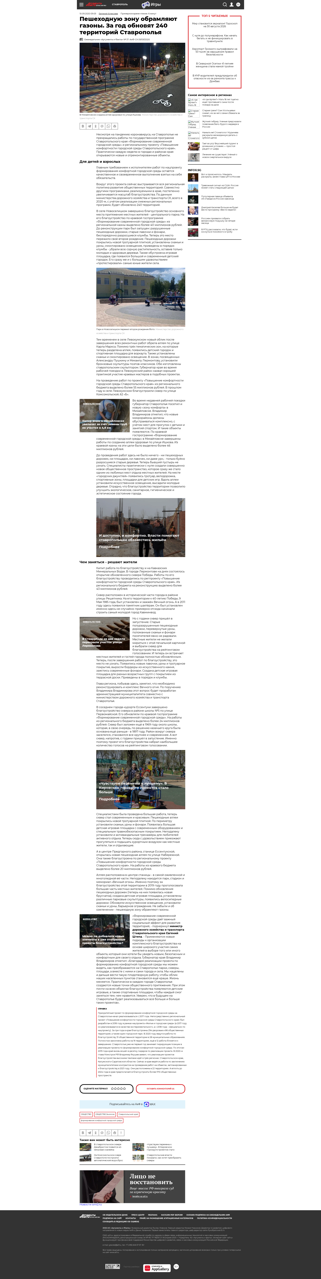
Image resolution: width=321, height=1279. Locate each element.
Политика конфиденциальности (214, 1218)
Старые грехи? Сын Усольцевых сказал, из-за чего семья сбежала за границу (221, 113)
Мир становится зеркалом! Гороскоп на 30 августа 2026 (214, 25)
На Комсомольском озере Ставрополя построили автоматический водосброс (108, 1158)
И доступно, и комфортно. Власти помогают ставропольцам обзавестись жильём (139, 538)
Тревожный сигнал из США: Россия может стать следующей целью (219, 186)
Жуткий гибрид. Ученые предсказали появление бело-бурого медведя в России (221, 124)
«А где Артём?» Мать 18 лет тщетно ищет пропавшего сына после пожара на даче (220, 102)
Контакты (131, 1218)
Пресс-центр (137, 1215)
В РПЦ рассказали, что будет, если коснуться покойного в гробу (219, 230)
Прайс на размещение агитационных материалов (166, 1218)
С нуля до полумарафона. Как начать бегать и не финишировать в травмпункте (214, 38)
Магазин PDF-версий (172, 1215)
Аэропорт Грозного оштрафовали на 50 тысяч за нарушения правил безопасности (214, 52)
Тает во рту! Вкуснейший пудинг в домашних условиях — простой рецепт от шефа (220, 146)
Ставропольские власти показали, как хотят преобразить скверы (164, 1158)
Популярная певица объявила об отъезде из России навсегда (217, 197)
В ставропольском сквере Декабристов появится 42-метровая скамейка (108, 1147)
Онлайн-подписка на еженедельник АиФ (208, 1215)
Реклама (152, 1215)
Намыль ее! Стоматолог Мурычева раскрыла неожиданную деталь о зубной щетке (220, 135)
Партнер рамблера (131, 1267)
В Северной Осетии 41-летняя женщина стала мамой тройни (215, 65)
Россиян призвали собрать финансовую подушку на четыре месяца (218, 220)
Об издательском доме (115, 1215)
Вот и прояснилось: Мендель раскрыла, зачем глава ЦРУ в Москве (220, 175)
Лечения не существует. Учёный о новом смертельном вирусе (219, 155)
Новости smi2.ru (91, 1204)
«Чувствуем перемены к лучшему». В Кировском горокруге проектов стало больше (134, 787)
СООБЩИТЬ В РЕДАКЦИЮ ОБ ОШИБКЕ (121, 1222)
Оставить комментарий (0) (160, 1089)
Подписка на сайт (112, 1218)
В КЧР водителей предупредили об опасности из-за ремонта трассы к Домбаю (215, 78)
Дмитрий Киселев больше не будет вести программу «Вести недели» (219, 208)
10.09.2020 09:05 (88, 13)
